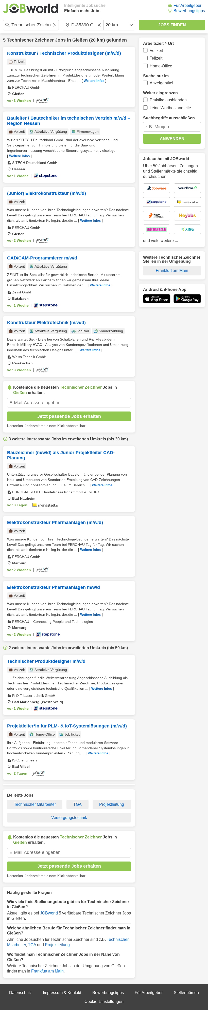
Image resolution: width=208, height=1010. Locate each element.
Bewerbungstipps (189, 11)
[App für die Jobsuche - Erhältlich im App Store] (156, 298)
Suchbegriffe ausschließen (169, 118)
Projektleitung (111, 804)
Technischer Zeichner (30, 40)
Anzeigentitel (161, 83)
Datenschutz (20, 992)
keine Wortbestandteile (170, 108)
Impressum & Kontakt (62, 992)
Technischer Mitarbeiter (35, 804)
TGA (77, 804)
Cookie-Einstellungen (104, 1001)
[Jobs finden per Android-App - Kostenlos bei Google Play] (187, 298)
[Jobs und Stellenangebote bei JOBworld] (30, 8)
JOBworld (49, 913)
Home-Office (161, 66)
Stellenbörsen (186, 992)
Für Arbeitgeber (187, 5)
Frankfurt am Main (47, 971)
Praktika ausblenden (168, 100)
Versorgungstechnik (69, 817)
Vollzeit (156, 50)
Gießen (80, 40)
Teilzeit (156, 58)
